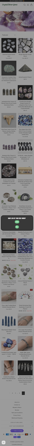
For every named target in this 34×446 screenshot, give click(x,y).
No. (17, 227)
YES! (17, 222)
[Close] (31, 217)
